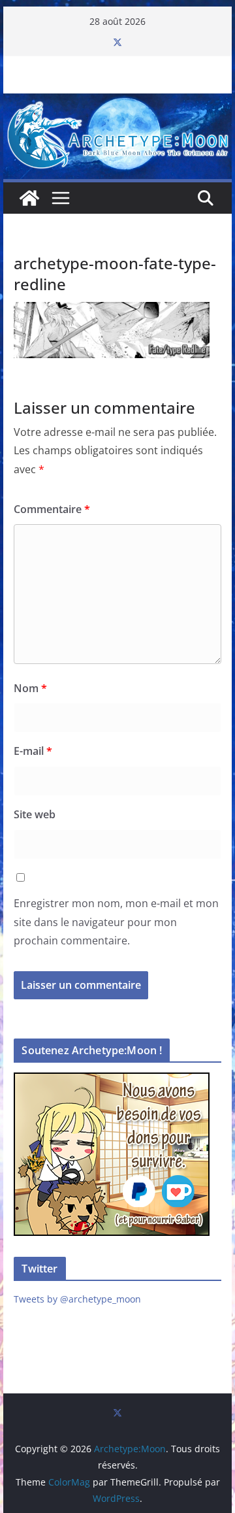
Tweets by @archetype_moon (77, 1299)
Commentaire (52, 509)
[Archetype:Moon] (117, 102)
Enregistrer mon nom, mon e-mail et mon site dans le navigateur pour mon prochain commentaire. (116, 922)
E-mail (33, 751)
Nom (30, 688)
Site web (34, 814)
